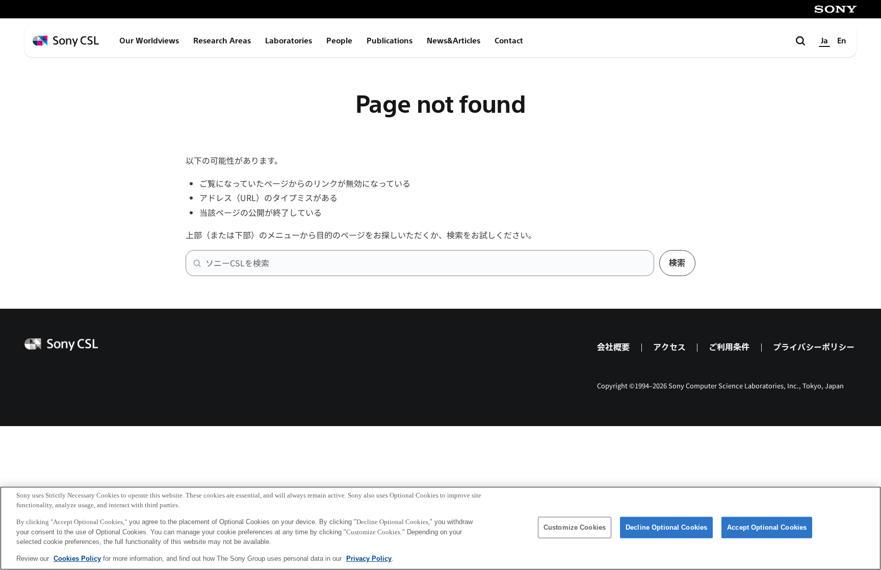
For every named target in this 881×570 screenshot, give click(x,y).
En (841, 41)
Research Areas (222, 41)
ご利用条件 (729, 347)
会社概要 (613, 347)
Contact (509, 41)
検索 (677, 263)
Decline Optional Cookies (666, 527)
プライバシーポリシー (813, 347)
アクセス (669, 347)
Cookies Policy (77, 558)
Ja (824, 41)
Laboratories (288, 41)
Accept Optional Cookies (767, 527)
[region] (440, 528)
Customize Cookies (574, 527)
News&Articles (453, 41)
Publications (389, 41)
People (339, 41)
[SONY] (836, 9)
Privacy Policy (369, 558)
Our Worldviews (149, 41)
